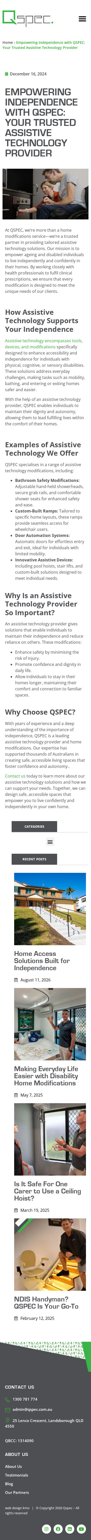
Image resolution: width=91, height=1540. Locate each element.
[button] (82, 19)
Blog (9, 1483)
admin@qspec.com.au (32, 1409)
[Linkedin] (69, 1529)
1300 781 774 (25, 1399)
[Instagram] (46, 1529)
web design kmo (17, 1508)
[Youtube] (81, 1529)
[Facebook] (58, 1529)
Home (8, 42)
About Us (13, 1466)
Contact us (15, 776)
